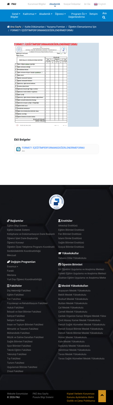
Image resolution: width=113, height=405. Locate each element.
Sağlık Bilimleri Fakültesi (20, 341)
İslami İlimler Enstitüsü (70, 238)
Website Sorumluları (17, 393)
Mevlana (11, 275)
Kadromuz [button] (28, 13)
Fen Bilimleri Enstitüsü (69, 234)
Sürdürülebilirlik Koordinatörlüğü (24, 251)
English (102, 4)
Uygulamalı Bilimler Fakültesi (22, 367)
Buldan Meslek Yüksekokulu (72, 303)
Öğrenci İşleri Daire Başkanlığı (22, 238)
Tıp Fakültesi (13, 358)
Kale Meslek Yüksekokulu (71, 341)
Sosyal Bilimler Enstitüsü (71, 246)
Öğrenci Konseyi (15, 242)
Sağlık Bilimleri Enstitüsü (71, 242)
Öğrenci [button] (59, 13)
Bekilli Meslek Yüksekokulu (72, 294)
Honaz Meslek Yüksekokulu (72, 337)
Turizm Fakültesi (15, 362)
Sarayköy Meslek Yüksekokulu (74, 345)
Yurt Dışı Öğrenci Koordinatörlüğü (24, 279)
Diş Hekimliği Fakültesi (19, 290)
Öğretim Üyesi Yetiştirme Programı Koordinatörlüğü (33, 246)
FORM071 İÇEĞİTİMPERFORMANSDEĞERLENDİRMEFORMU (53, 147)
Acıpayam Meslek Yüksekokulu (74, 290)
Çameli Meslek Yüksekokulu (72, 311)
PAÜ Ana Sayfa (40, 393)
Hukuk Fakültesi (15, 307)
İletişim (93, 13)
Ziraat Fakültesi (15, 371)
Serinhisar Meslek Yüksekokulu (74, 350)
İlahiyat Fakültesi (16, 316)
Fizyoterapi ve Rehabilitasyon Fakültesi (27, 303)
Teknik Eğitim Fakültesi (19, 350)
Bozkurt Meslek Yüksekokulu (73, 299)
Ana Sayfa (15, 26)
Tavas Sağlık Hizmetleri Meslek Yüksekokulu (81, 358)
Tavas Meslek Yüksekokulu (72, 354)
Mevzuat (11, 255)
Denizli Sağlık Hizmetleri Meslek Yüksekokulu (81, 324)
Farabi (10, 270)
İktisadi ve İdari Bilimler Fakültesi (24, 311)
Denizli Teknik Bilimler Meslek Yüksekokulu (80, 333)
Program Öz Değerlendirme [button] (76, 15)
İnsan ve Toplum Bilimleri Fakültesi (25, 324)
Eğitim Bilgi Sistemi (17, 225)
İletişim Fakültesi (16, 320)
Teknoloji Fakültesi (16, 354)
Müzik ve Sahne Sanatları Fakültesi (25, 337)
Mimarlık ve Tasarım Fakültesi (22, 328)
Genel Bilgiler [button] (14, 15)
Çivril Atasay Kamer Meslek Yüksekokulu (79, 320)
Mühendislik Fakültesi (18, 333)
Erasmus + (12, 266)
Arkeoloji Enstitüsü (68, 225)
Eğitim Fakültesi (15, 294)
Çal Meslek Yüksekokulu (70, 307)
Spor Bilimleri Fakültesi (19, 345)
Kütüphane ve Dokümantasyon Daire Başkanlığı (32, 234)
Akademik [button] (44, 13)
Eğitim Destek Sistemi (18, 229)
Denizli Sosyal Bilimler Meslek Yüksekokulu (80, 328)
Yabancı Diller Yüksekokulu (72, 258)
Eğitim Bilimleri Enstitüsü (71, 229)
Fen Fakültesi (14, 299)
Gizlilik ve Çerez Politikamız (81, 400)
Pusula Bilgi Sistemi (43, 397)
